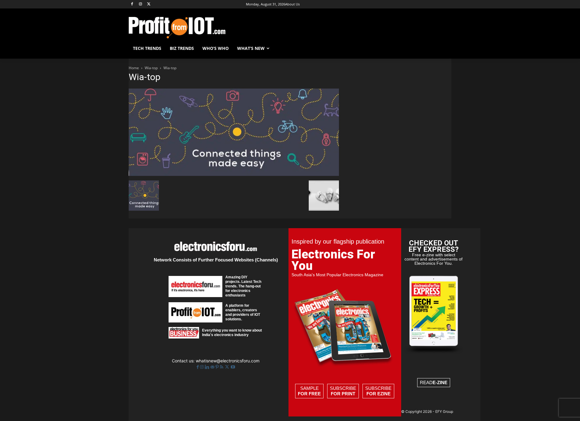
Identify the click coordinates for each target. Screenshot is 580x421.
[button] (444, 48)
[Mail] (213, 367)
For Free (309, 393)
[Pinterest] (217, 367)
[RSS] (222, 367)
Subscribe (343, 391)
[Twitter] (227, 367)
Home (134, 67)
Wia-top (151, 67)
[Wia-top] (234, 174)
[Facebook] (132, 4)
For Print (343, 393)
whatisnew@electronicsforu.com (227, 360)
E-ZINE (440, 382)
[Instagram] (140, 4)
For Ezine (378, 393)
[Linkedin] (208, 367)
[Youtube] (233, 367)
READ (433, 382)
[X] (149, 4)
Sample (309, 391)
